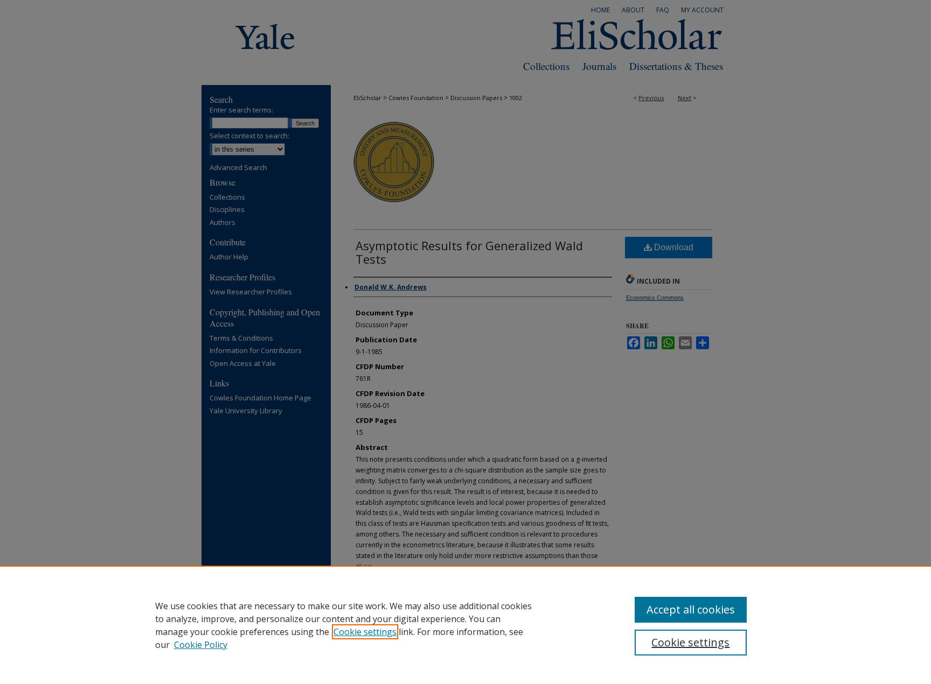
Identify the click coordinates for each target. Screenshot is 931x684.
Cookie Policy (200, 645)
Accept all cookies (691, 609)
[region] (465, 625)
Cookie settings (365, 632)
